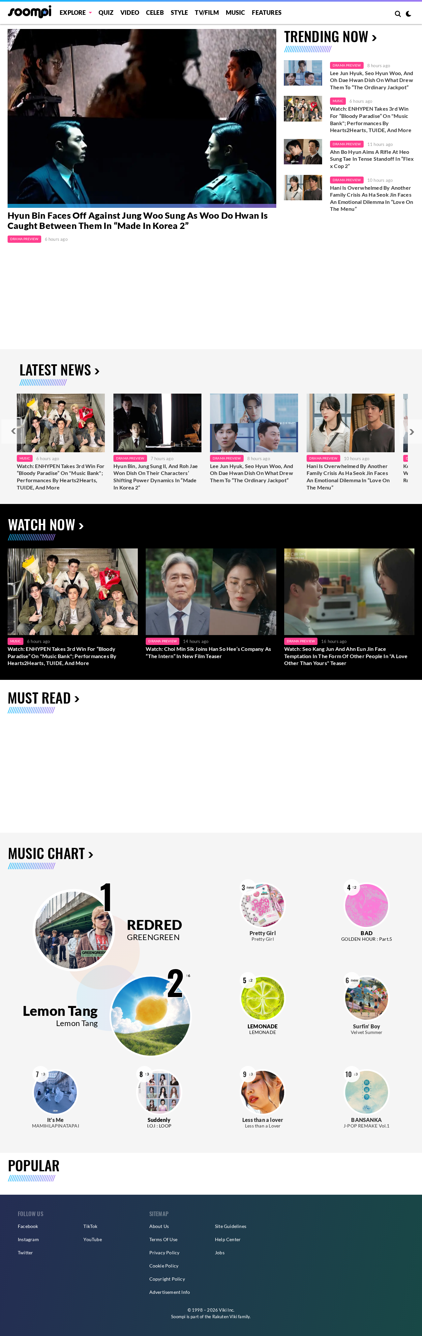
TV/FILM (207, 12)
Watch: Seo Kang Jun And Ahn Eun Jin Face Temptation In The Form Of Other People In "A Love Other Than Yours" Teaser (346, 656)
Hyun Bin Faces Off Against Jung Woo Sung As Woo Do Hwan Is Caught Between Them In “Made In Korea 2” (138, 220)
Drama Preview (24, 239)
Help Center (228, 1239)
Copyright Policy (167, 1279)
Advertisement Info (169, 1292)
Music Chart (46, 853)
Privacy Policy (164, 1252)
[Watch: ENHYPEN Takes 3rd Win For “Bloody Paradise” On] (61, 423)
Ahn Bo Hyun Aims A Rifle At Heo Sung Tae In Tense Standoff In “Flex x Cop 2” (372, 159)
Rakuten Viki (224, 1316)
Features (267, 12)
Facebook (28, 1226)
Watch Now (41, 524)
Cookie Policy (164, 1265)
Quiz (106, 12)
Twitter (25, 1252)
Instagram (28, 1239)
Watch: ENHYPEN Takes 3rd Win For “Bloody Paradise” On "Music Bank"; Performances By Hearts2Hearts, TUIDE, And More (370, 119)
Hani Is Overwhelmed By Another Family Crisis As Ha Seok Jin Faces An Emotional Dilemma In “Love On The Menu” (371, 198)
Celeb (155, 12)
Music (235, 12)
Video (129, 12)
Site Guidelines (230, 1226)
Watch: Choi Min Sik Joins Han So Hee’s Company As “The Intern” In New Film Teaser (208, 652)
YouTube (92, 1239)
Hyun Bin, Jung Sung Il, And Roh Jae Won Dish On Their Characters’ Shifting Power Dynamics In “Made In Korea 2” (155, 476)
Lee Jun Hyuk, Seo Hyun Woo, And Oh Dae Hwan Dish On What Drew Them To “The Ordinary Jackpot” (371, 80)
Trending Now (326, 35)
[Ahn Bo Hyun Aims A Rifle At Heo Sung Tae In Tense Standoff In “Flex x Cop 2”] (303, 152)
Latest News (55, 369)
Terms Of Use (163, 1239)
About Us (159, 1226)
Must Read (39, 697)
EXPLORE (73, 12)
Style (179, 12)
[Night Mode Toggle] (408, 14)
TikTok (90, 1226)
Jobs (220, 1252)
